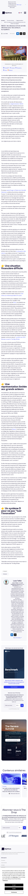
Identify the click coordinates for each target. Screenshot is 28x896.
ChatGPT (6, 68)
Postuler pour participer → (12, 740)
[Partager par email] (24, 33)
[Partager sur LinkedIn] (17, 33)
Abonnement (4, 862)
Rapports (3, 867)
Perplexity (19, 68)
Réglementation (19, 20)
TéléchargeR (14, 687)
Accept (14, 885)
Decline (14, 888)
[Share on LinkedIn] (12, 634)
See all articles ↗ (17, 637)
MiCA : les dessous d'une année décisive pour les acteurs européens (14, 23)
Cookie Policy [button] (15, 877)
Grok (5, 70)
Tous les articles (10, 20)
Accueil (3, 20)
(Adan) (14, 429)
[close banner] (25, 5)
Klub (14, 302)
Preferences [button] (5, 880)
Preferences (14, 892)
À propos (3, 860)
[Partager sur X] (21, 33)
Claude (13, 68)
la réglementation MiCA (16, 104)
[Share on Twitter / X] (15, 634)
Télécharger (18, 4)
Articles (3, 865)
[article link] (11, 785)
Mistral (10, 70)
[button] (20, 12)
